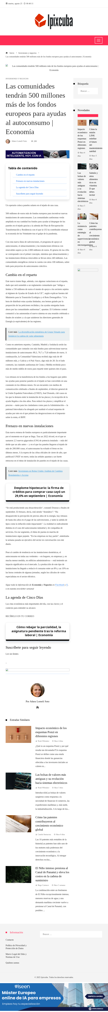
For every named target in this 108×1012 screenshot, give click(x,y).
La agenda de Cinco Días (27, 187)
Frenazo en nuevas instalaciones (30, 181)
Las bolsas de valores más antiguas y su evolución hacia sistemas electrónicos (51, 778)
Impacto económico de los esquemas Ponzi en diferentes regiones (51, 732)
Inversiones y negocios (17, 79)
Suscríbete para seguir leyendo (29, 193)
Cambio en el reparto (25, 175)
